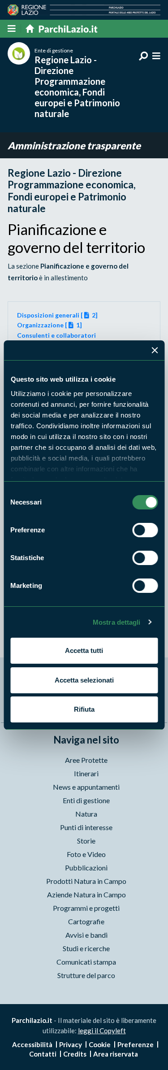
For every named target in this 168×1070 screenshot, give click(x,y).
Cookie (100, 1044)
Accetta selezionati (84, 680)
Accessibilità (32, 1044)
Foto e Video (86, 854)
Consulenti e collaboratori (56, 335)
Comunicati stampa (86, 961)
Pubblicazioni (86, 867)
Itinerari (86, 773)
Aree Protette (86, 760)
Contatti (42, 1054)
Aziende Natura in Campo (86, 894)
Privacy (70, 1044)
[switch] (145, 530)
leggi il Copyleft (102, 1031)
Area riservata (115, 1054)
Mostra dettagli (117, 622)
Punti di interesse (86, 827)
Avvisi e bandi (86, 935)
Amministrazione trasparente (74, 145)
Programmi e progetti (86, 908)
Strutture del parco (86, 975)
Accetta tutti (84, 650)
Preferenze (135, 1044)
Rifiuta (84, 709)
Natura (86, 813)
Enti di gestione (86, 800)
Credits (74, 1054)
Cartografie (86, 921)
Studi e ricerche (86, 948)
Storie (86, 840)
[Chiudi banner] (154, 350)
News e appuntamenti (86, 787)
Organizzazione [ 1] (49, 325)
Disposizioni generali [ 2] (57, 315)
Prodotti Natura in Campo (86, 881)
